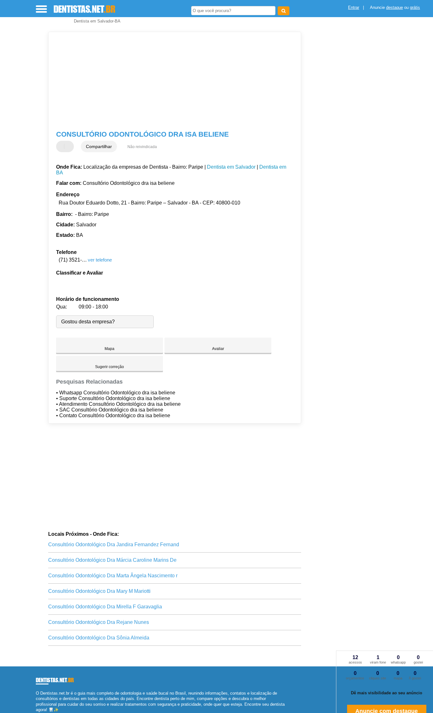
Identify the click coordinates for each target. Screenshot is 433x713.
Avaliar (218, 349)
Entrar (353, 7)
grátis (415, 7)
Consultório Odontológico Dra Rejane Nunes (98, 622)
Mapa (109, 349)
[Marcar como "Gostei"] (61, 146)
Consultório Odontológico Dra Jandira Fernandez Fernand (113, 544)
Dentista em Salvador (231, 167)
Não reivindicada (142, 147)
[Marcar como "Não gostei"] (70, 146)
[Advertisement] (170, 81)
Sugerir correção (109, 367)
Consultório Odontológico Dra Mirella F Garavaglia (105, 606)
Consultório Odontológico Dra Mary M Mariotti (99, 591)
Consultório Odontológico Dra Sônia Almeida (98, 637)
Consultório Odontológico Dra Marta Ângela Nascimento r (113, 575)
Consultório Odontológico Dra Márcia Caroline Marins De (112, 560)
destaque (394, 7)
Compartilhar (99, 146)
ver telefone (100, 260)
